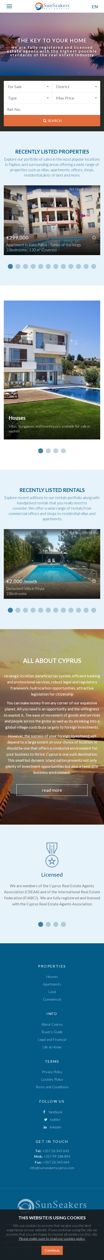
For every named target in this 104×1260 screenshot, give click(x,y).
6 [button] (48, 266)
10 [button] (78, 266)
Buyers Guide (52, 1032)
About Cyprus (52, 1024)
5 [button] (40, 266)
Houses (52, 976)
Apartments (52, 984)
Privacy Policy (52, 1072)
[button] (28, 86)
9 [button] (70, 266)
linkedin (54, 1127)
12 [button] (93, 266)
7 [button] (55, 266)
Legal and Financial (52, 1039)
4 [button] (33, 266)
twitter (54, 1119)
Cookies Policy (52, 1079)
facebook (54, 1112)
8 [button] (63, 266)
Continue (52, 1250)
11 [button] (86, 266)
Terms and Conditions (52, 1087)
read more (52, 790)
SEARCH (54, 120)
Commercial (52, 999)
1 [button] (10, 266)
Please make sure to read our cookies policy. (52, 1238)
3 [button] (25, 266)
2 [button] (17, 266)
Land (52, 992)
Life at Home (52, 1047)
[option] (52, 224)
